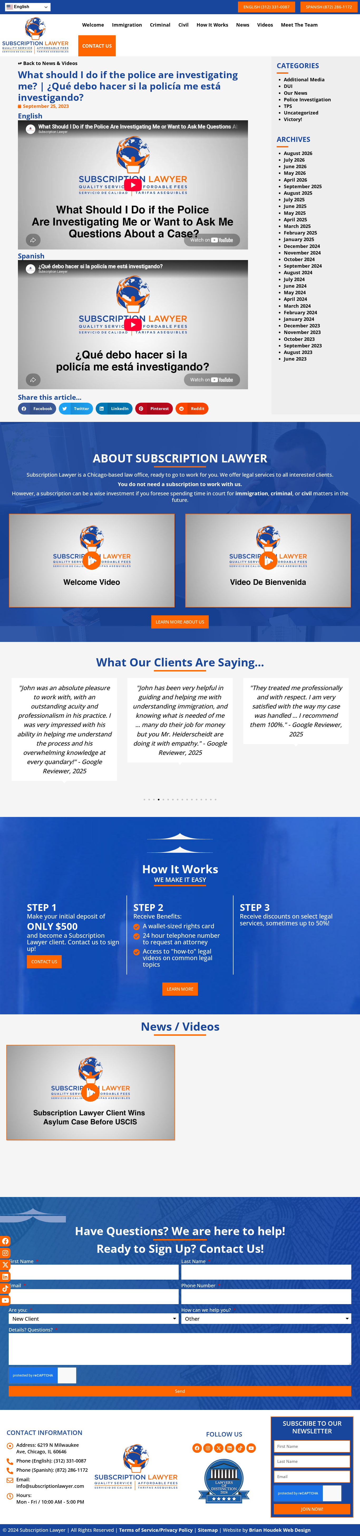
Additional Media (304, 79)
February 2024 (300, 312)
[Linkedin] (5, 1276)
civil (306, 493)
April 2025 (295, 219)
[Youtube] (5, 1300)
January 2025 (299, 239)
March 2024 (297, 306)
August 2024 (298, 272)
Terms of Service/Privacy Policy (156, 1530)
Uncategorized (301, 112)
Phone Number (199, 1285)
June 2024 (295, 286)
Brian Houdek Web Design (280, 1530)
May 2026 (295, 173)
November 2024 (302, 253)
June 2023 (295, 359)
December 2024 (302, 246)
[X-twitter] (5, 1265)
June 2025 (295, 206)
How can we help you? (206, 1310)
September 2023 (303, 345)
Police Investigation (307, 99)
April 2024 (295, 299)
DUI (288, 86)
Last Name (194, 1261)
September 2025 (303, 186)
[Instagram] (5, 1253)
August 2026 (298, 153)
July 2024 (294, 279)
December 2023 (302, 325)
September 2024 (303, 266)
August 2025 (298, 193)
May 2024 (295, 292)
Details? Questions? (31, 1329)
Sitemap (208, 1530)
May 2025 (295, 213)
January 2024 (299, 319)
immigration (251, 493)
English (21, 6)
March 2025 (297, 226)
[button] (266, 7)
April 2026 (295, 180)
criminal (281, 493)
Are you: (19, 1310)
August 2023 (298, 352)
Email (15, 1285)
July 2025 (294, 199)
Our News (295, 93)
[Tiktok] (5, 1288)
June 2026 (295, 166)
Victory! (293, 119)
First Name (22, 1261)
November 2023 (302, 332)
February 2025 (300, 233)
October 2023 (299, 339)
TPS (288, 106)
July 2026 (294, 160)
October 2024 (299, 259)
